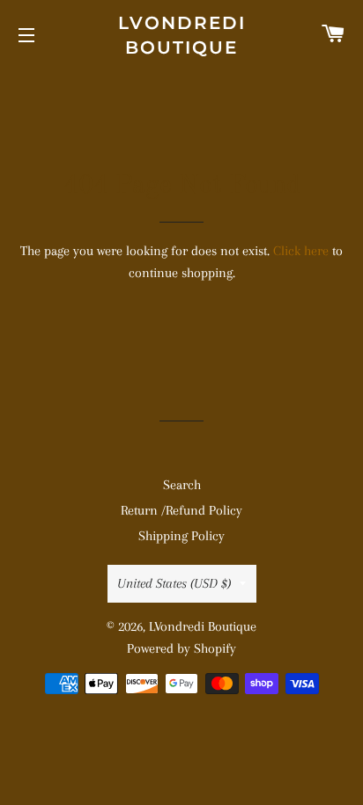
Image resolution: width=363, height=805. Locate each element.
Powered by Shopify (181, 648)
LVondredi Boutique (182, 35)
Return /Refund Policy (181, 510)
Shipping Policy (181, 536)
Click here (301, 251)
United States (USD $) (174, 583)
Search (182, 485)
